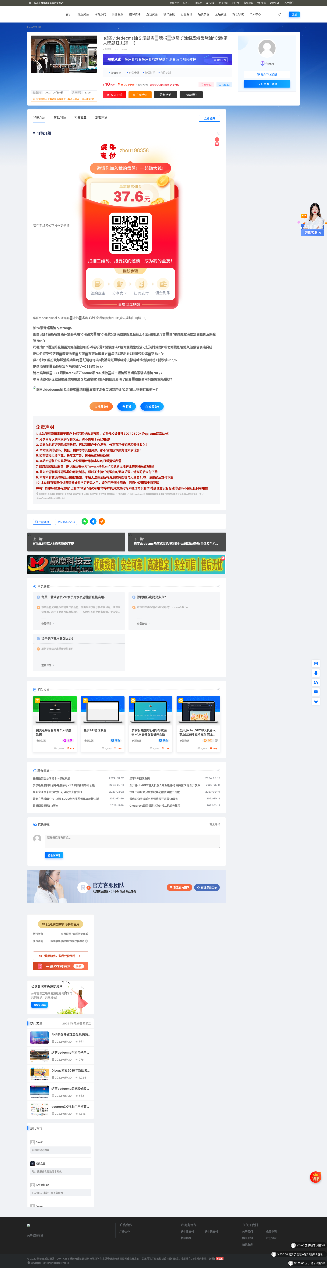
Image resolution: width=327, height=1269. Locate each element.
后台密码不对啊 (40, 1150)
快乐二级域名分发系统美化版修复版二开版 (154, 792)
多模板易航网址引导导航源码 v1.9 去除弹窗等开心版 (149, 732)
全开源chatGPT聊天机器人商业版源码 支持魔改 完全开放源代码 (197, 732)
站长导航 (238, 14)
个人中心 (255, 14)
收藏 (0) (225, 84)
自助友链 (197, 3)
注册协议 (271, 1237)
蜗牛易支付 (187, 1231)
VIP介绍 (236, 3)
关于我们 (247, 1231)
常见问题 (60, 117)
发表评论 (101, 117)
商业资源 (83, 14)
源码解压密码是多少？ (152, 597)
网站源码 (100, 14)
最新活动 (165, 95)
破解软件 (134, 14)
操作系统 (169, 14)
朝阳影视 (186, 1237)
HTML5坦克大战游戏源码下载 (53, 543)
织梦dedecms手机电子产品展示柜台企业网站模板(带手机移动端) (71, 1052)
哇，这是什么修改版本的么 (47, 1171)
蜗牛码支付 (211, 1231)
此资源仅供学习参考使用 (62, 924)
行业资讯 (186, 14)
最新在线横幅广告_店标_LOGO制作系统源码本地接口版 (66, 798)
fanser (269, 64)
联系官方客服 (268, 83)
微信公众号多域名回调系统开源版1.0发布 (153, 798)
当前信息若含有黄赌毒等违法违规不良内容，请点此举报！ (65, 99)
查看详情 (46, 623)
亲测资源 (117, 14)
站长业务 (247, 1244)
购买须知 (223, 3)
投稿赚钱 (248, 3)
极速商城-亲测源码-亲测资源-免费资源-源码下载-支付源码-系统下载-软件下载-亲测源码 (77, 494)
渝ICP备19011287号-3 (56, 1262)
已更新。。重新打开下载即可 (47, 1192)
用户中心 (261, 3)
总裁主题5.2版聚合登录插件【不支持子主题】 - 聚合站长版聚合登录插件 (311, 1245)
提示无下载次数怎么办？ (58, 639)
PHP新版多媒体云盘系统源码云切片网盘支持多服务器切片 (71, 1034)
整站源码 (108, 49)
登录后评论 (54, 855)
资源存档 (174, 3)
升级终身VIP (142, 84)
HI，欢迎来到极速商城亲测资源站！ (47, 3)
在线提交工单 (209, 887)
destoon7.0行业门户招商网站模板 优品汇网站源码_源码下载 (71, 1106)
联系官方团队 (181, 887)
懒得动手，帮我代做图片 (60, 956)
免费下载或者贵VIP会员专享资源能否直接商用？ (74, 597)
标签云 (186, 3)
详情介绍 (39, 117)
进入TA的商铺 (268, 74)
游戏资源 (152, 14)
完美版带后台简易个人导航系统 (53, 732)
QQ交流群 (40, 1005)
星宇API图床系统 (95, 730)
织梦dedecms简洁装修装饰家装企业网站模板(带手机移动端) (71, 1088)
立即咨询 (209, 118)
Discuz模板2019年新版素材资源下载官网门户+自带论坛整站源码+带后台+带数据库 (71, 1070)
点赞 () (207, 84)
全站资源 (221, 14)
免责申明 (274, 3)
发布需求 (210, 3)
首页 (69, 14)
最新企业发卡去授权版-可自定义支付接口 (57, 792)
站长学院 (203, 14)
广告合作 (124, 1231)
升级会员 (221, 60)
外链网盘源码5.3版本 (45, 805)
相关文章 (80, 117)
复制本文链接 (67, 522)
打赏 (128, 406)
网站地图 (35, 1262)
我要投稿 (35, 27)
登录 (294, 14)
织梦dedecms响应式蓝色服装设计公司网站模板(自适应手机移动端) (177, 543)
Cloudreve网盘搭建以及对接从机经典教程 (154, 805)
